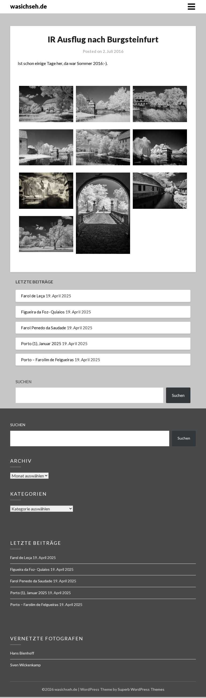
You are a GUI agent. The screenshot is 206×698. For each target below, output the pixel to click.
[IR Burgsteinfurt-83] (160, 191)
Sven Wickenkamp (25, 665)
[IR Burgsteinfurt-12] (46, 147)
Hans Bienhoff (22, 653)
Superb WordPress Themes (141, 689)
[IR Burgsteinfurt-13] (103, 147)
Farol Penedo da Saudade (43, 327)
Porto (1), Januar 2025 (41, 343)
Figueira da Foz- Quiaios (43, 311)
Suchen (23, 381)
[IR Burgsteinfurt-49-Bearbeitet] (46, 191)
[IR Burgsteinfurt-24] (160, 147)
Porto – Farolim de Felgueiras (47, 359)
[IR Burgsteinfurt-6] (103, 104)
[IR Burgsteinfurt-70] (103, 213)
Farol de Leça (33, 295)
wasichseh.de (28, 6)
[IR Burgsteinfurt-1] (46, 104)
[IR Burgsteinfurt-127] (46, 234)
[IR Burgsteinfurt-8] (160, 104)
